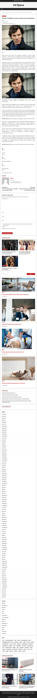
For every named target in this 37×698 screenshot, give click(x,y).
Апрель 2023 (4, 491)
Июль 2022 (4, 509)
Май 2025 (3, 443)
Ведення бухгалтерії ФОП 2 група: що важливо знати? (11, 324)
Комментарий (5, 198)
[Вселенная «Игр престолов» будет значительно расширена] (10, 245)
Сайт (3, 220)
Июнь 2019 (4, 571)
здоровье (19, 643)
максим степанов (8, 647)
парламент (27, 647)
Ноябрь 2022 (4, 501)
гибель (21, 642)
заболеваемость (5, 643)
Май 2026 (3, 420)
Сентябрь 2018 (4, 586)
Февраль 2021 (4, 539)
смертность (20, 649)
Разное (3, 292)
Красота (3, 609)
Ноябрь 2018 (4, 582)
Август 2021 (4, 529)
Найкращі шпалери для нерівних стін (8, 392)
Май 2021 (3, 535)
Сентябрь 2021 (4, 527)
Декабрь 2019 (4, 563)
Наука (3, 613)
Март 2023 (3, 493)
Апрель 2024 (4, 469)
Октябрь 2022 (4, 503)
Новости (20, 692)
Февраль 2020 (4, 561)
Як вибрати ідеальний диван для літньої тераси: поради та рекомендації (15, 294)
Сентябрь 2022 (4, 505)
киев (14, 645)
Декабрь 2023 (4, 477)
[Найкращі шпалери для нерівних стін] (10, 662)
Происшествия (4, 623)
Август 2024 (4, 461)
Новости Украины (5, 617)
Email (3, 216)
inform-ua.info (9, 172)
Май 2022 (3, 513)
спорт (25, 649)
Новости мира (4, 615)
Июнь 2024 (4, 465)
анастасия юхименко (9, 640)
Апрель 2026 (4, 422)
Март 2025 (3, 447)
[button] (2, 9)
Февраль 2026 (4, 426)
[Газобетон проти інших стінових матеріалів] (27, 662)
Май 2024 (3, 467)
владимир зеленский (6, 642)
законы (14, 643)
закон (11, 643)
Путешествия (4, 625)
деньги (24, 642)
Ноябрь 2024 (4, 455)
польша (3, 649)
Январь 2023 (4, 497)
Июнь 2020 (4, 555)
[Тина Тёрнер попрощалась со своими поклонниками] (10, 261)
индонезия (31, 643)
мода (18, 647)
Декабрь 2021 (4, 521)
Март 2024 (3, 471)
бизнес (19, 640)
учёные (19, 651)
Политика (3, 621)
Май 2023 (3, 489)
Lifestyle (3, 603)
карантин (10, 645)
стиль (28, 649)
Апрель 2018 (4, 594)
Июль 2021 (4, 531)
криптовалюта (30, 645)
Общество (4, 619)
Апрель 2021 (4, 537)
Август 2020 (4, 551)
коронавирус (18, 645)
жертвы (32, 642)
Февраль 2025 (4, 449)
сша (31, 649)
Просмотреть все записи (15, 182)
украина (15, 651)
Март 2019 (3, 577)
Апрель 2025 (4, 445)
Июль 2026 (4, 416)
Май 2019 (3, 573)
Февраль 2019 (4, 578)
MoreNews (23, 696)
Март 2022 (3, 515)
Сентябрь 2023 (4, 483)
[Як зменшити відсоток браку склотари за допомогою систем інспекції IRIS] (27, 679)
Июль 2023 (4, 485)
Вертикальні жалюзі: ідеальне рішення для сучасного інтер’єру (13, 383)
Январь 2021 (4, 541)
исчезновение (5, 645)
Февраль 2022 (4, 517)
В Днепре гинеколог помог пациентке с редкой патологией (13, 351)
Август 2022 (4, 507)
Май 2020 (3, 557)
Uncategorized (4, 605)
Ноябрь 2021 (4, 523)
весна (30, 640)
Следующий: (27, 189)
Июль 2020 (4, 553)
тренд (3, 651)
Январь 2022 (4, 519)
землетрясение (24, 643)
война (12, 642)
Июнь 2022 (4, 511)
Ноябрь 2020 (4, 545)
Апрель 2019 (4, 575)
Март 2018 (3, 596)
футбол (23, 651)
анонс (15, 640)
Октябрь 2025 (4, 434)
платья (31, 647)
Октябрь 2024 (4, 457)
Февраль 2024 (4, 473)
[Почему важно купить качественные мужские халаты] (10, 679)
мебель (14, 647)
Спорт (3, 629)
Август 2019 (4, 569)
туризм (7, 651)
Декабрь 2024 (4, 453)
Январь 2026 (4, 428)
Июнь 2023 (4, 487)
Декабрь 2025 (4, 430)
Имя (3, 212)
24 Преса (18, 5)
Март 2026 (3, 424)
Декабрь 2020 (4, 543)
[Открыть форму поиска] (35, 9)
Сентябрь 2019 (4, 567)
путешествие (8, 649)
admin (4, 20)
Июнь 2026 (4, 418)
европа (28, 642)
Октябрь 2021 (4, 525)
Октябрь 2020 (4, 547)
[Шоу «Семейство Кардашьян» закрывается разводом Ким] (27, 245)
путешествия (14, 649)
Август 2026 (4, 414)
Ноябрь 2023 (4, 479)
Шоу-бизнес (5, 249)
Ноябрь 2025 (4, 432)
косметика (24, 645)
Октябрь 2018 (4, 584)
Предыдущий (10, 189)
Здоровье (4, 607)
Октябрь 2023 (4, 481)
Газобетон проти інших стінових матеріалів (10, 394)
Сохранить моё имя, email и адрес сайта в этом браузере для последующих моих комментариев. (18, 224)
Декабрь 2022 (4, 499)
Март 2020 (3, 559)
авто (3, 640)
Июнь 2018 (4, 592)
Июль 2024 (4, 463)
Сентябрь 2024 (4, 459)
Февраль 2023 (4, 495)
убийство (11, 651)
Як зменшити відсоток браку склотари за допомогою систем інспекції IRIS (15, 398)
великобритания (24, 640)
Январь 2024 (4, 475)
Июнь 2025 (4, 441)
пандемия (21, 647)
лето (3, 647)
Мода (3, 611)
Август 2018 (4, 588)
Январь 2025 (4, 451)
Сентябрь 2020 (4, 549)
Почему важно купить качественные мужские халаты (11, 396)
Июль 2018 (4, 590)
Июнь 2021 (4, 533)
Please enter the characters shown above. (8, 228)
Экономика (4, 633)
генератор (16, 642)
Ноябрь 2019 (4, 565)
